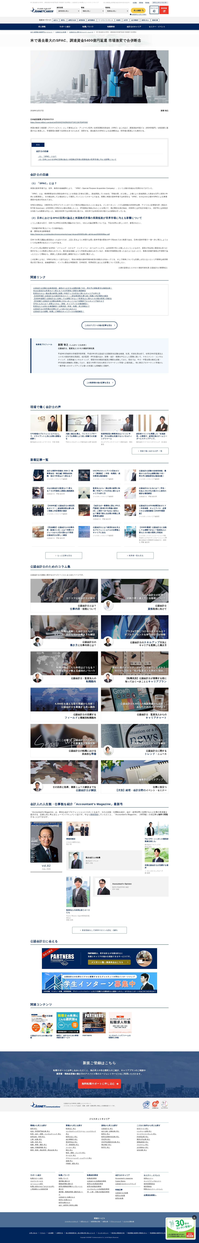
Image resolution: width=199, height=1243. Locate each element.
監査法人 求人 (71, 1128)
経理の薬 (105, 1221)
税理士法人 (145, 20)
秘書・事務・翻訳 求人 (38, 1145)
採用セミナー (148, 1178)
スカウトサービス (36, 1181)
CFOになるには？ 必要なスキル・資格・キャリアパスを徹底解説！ (61, 304)
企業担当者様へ (150, 1195)
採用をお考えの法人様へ (160, 2)
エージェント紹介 (36, 1184)
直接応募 (155, 20)
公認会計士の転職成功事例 (96, 1181)
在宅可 (126, 20)
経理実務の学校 (95, 1221)
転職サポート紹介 (36, 1178)
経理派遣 (82, 20)
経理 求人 (33, 1128)
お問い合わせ (33, 1233)
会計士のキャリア (134, 27)
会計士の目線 (42, 151)
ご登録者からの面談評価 (39, 1189)
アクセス (42, 1233)
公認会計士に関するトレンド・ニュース (81, 32)
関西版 (141, 2)
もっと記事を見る (64, 555)
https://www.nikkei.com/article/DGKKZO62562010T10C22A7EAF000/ (59, 122)
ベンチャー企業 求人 (144, 1131)
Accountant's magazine (124, 1178)
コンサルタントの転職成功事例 (98, 1189)
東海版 (147, 2)
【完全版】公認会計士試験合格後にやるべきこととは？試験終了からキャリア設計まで (68, 301)
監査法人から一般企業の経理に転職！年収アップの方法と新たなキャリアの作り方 (66, 293)
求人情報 (42, 27)
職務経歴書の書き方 (66, 1184)
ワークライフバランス (105, 20)
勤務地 (107, 7)
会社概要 (51, 1233)
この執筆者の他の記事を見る (98, 383)
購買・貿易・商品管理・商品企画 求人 (44, 1150)
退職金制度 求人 (142, 1142)
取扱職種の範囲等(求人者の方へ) (160, 1233)
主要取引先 (59, 1233)
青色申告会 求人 (72, 1142)
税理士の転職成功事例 (95, 1184)
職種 (82, 7)
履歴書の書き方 (64, 1181)
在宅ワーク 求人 (142, 1128)
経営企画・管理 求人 (37, 1137)
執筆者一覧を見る (136, 555)
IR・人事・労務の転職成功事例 (98, 1192)
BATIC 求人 (105, 1147)
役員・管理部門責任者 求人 (40, 1131)
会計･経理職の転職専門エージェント (41, 32)
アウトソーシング (115, 1221)
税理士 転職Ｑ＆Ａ (65, 1200)
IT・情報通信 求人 (72, 1145)
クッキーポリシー (103, 1233)
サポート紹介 (65, 27)
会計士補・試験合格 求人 (110, 1131)
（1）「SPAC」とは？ (47, 156)
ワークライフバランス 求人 (146, 1134)
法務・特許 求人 (36, 1142)
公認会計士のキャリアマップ (125, 1184)
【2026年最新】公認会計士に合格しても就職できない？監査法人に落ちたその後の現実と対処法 (72, 298)
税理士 (63, 20)
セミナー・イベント (157, 27)
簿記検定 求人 (106, 1145)
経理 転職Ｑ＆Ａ (64, 1202)
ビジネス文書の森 (129, 1221)
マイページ (154, 8)
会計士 (55, 20)
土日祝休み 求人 (142, 1147)
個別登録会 (148, 1186)
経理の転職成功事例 (94, 1186)
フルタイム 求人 (142, 1145)
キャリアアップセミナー (152, 1181)
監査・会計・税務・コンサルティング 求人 (45, 1134)
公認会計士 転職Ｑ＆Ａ (67, 1197)
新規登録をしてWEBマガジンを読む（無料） (100, 930)
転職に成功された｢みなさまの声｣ (42, 1186)
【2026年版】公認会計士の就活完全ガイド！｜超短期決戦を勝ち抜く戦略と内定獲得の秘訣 (70, 296)
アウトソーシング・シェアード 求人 (79, 1158)
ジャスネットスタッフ (71, 1221)
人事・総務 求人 (36, 1139)
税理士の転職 (120, 1195)
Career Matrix (120, 1181)
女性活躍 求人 (142, 1150)
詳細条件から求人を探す (139, 14)
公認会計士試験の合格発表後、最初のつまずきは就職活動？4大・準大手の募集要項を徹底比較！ (72, 288)
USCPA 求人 (105, 1139)
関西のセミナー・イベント (153, 1189)
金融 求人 (69, 1161)
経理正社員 (72, 20)
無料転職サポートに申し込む (98, 1083)
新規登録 (164, 8)
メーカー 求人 (71, 1147)
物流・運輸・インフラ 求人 (75, 1153)
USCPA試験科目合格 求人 (110, 1142)
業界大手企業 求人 (143, 1139)
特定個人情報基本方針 (118, 1233)
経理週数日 (91, 20)
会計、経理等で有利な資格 (68, 1205)
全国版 (135, 2)
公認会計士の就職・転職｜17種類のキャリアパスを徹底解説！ (58, 311)
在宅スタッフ (85, 1221)
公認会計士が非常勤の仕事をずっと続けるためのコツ (55, 309)
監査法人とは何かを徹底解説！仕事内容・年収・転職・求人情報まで (61, 306)
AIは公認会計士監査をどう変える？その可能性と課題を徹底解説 (59, 291)
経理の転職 (119, 1198)
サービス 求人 (71, 1155)
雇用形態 (60, 7)
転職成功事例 (92, 1178)
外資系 (118, 20)
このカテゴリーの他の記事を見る (98, 325)
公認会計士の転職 (61, 32)
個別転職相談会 (149, 1184)
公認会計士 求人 (107, 1128)
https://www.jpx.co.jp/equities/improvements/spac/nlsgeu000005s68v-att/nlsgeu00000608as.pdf (70, 234)
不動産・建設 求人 (72, 1163)
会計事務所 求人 (72, 1139)
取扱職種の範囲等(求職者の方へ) (137, 1233)
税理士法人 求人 (72, 1137)
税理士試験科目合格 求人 (110, 1137)
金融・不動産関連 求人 (38, 1147)
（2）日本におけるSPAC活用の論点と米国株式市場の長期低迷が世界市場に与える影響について (77, 159)
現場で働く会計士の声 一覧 (151, 451)
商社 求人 (69, 1150)
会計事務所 (135, 20)
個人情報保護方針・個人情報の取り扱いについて (80, 1233)
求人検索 (137, 10)
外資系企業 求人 (142, 1137)
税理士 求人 (105, 1134)
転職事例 (111, 27)
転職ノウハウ (88, 27)
